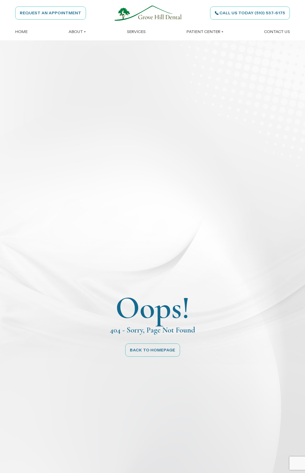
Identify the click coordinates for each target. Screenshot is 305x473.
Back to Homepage (152, 349)
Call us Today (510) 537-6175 (252, 12)
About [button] (76, 31)
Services (136, 31)
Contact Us (277, 31)
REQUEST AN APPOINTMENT (50, 12)
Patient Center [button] (203, 31)
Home (21, 31)
